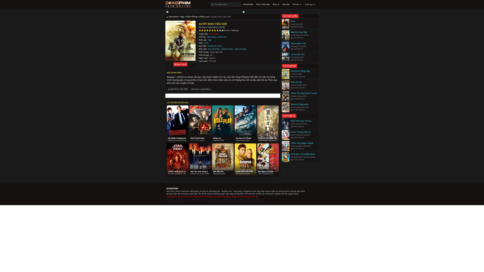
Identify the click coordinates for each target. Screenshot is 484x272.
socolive (170, 199)
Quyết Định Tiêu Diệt (213, 24)
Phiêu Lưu (222, 37)
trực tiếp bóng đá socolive (195, 199)
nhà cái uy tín (215, 199)
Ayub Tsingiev (241, 49)
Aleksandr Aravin (215, 46)
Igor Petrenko (214, 49)
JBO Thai (251, 199)
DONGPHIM (172, 188)
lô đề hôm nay (230, 199)
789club (242, 199)
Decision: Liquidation (201, 89)
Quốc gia (309, 4)
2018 (206, 43)
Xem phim (181, 64)
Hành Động (212, 37)
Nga (209, 40)
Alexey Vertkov (227, 49)
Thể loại (295, 4)
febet (259, 199)
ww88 (178, 199)
